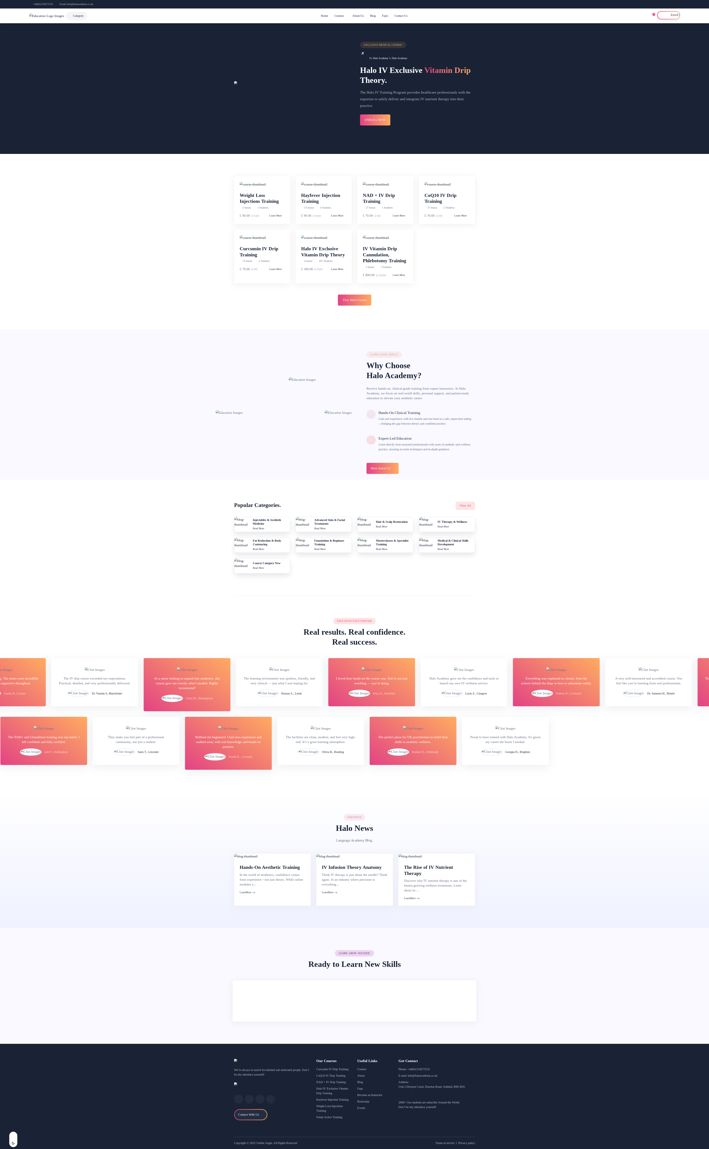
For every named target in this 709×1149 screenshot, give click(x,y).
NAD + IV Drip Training (331, 1082)
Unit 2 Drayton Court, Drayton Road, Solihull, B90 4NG (431, 1086)
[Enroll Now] (668, 15)
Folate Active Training (329, 1117)
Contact (361, 1069)
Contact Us (400, 15)
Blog (373, 15)
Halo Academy (380, 58)
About (361, 1075)
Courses (339, 15)
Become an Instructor (369, 1095)
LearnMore (245, 892)
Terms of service (445, 1143)
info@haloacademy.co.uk (422, 1075)
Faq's (385, 15)
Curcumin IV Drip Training (332, 1069)
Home (324, 15)
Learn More (275, 215)
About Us (358, 15)
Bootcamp (363, 1101)
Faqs (360, 1088)
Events (361, 1108)
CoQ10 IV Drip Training (330, 1075)
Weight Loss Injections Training (329, 1108)
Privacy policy (466, 1143)
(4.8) (427, 58)
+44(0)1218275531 (43, 4)
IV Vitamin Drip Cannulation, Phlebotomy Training (384, 254)
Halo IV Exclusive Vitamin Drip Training (332, 1091)
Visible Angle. (264, 1143)
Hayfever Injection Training (332, 1099)
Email (76, 4)
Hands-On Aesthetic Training (270, 867)
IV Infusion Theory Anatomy (352, 867)
